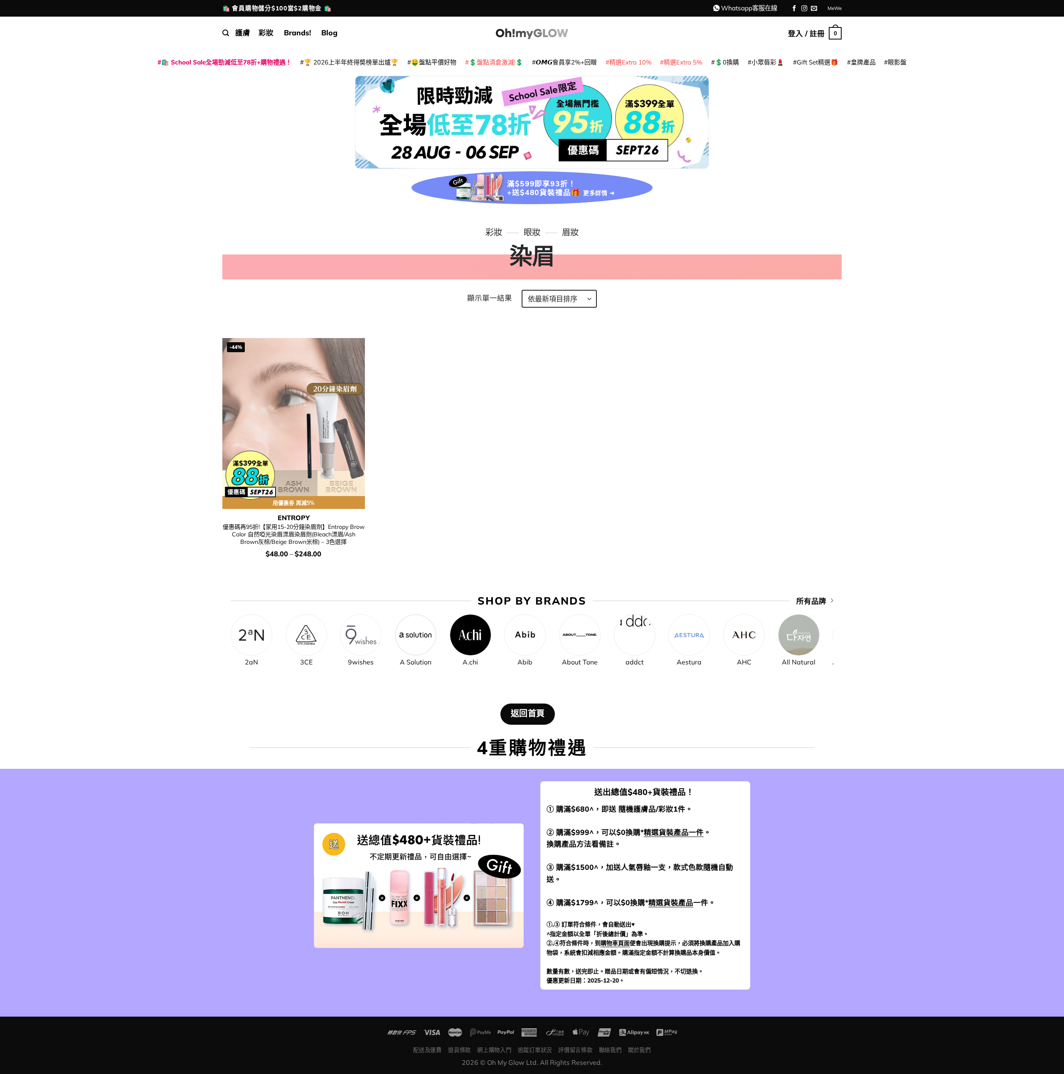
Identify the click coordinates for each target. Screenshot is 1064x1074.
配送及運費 (427, 1049)
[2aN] (251, 635)
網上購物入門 (494, 1049)
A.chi (470, 662)
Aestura (689, 662)
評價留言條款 (575, 1049)
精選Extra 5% (683, 62)
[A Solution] (415, 635)
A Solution (415, 662)
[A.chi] (470, 635)
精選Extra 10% (630, 62)
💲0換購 (727, 62)
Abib (524, 662)
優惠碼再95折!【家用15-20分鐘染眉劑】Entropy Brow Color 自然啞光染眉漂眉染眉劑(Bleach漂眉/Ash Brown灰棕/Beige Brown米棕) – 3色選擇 (294, 534)
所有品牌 (811, 600)
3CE (306, 662)
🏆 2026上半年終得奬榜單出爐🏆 (351, 62)
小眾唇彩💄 (767, 62)
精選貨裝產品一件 (674, 832)
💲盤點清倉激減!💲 (496, 62)
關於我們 (639, 1049)
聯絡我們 (610, 1049)
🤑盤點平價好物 (433, 62)
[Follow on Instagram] (804, 8)
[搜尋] (225, 33)
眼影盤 (897, 62)
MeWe (835, 8)
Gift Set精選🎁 (817, 62)
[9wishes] (361, 635)
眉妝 (570, 232)
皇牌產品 (863, 62)
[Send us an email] (814, 8)
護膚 (242, 32)
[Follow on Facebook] (794, 8)
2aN (251, 662)
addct (635, 662)
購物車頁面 (615, 943)
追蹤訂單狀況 (535, 1049)
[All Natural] (799, 635)
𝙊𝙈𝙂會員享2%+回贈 (566, 62)
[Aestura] (689, 635)
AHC (744, 662)
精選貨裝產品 (670, 902)
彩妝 (266, 32)
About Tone (580, 662)
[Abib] (525, 635)
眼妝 (532, 232)
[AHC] (744, 635)
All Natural (798, 662)
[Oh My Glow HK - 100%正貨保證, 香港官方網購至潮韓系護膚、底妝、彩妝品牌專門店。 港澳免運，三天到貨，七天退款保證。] (532, 33)
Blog (329, 32)
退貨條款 (459, 1049)
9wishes (361, 662)
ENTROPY (294, 518)
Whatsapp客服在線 (749, 8)
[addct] (634, 635)
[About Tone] (580, 635)
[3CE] (306, 635)
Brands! (297, 32)
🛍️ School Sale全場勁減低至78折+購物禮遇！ (226, 62)
